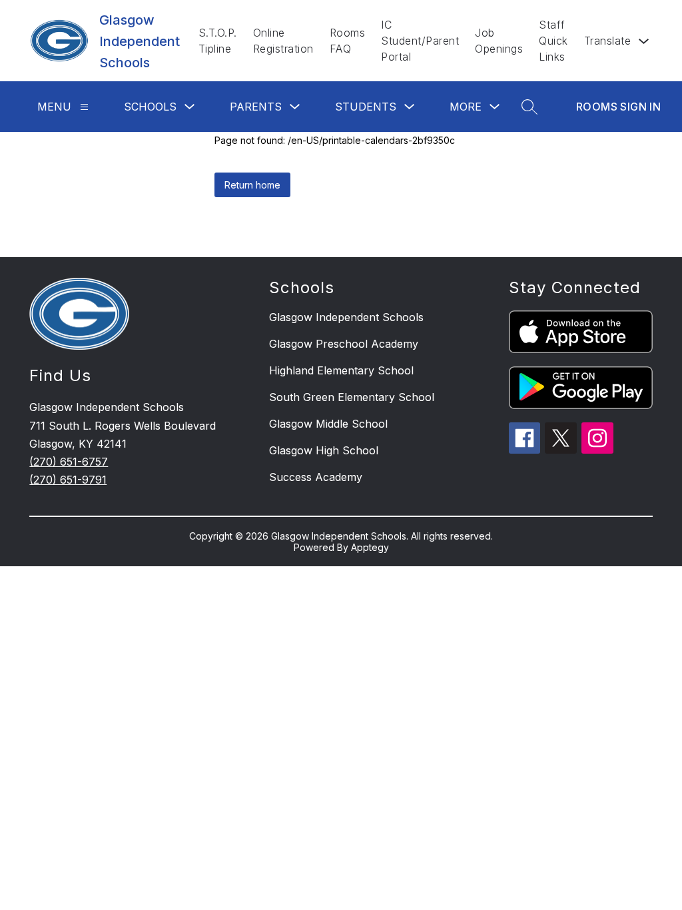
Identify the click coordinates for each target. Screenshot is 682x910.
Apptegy (370, 547)
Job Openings (499, 40)
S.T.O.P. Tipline (217, 40)
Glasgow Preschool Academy (343, 343)
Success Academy (315, 477)
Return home (252, 185)
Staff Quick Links (553, 40)
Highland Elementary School (341, 370)
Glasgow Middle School (328, 423)
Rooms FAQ (348, 40)
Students (365, 106)
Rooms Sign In (618, 106)
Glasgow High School (323, 450)
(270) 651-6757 (68, 461)
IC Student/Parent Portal (420, 40)
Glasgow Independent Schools (346, 317)
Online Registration (283, 40)
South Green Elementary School (351, 397)
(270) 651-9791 (68, 479)
